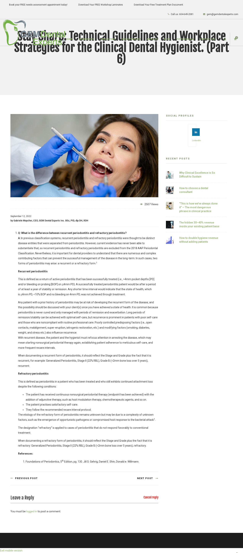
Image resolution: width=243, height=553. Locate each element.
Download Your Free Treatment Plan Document (158, 4)
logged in (31, 511)
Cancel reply (151, 497)
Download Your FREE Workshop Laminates (100, 4)
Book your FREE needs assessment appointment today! (38, 4)
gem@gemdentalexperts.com (222, 14)
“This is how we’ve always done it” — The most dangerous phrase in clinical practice (198, 207)
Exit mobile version (11, 550)
